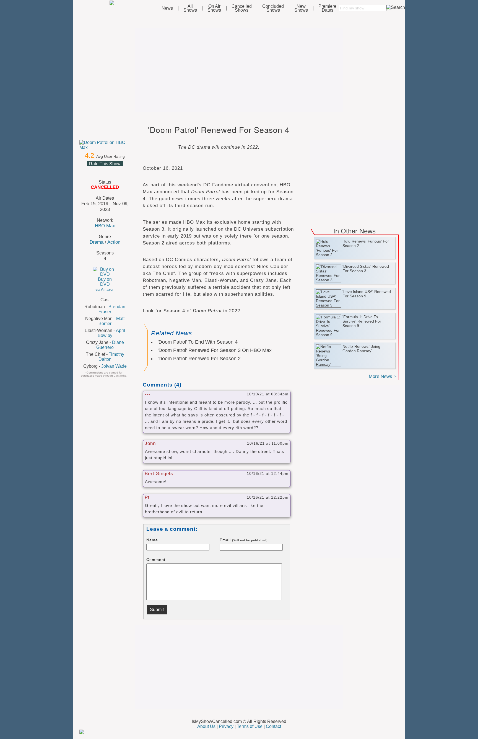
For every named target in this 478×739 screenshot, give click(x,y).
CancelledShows (242, 8)
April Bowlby (111, 333)
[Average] (104, 170)
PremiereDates (327, 8)
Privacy (226, 726)
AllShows (190, 8)
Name (152, 540)
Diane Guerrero (110, 345)
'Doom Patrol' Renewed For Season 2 (199, 358)
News (167, 8)
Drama (96, 242)
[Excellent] (118, 170)
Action (113, 242)
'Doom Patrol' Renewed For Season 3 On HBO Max (215, 350)
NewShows (301, 8)
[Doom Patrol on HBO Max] (104, 145)
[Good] (111, 170)
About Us (206, 726)
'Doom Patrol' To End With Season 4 (198, 342)
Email (244, 540)
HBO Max (105, 225)
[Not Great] (98, 170)
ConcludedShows (273, 8)
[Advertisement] (239, 70)
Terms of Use (250, 726)
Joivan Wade (114, 366)
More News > (382, 376)
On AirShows (214, 8)
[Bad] (91, 170)
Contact (273, 726)
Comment (155, 559)
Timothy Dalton (111, 357)
